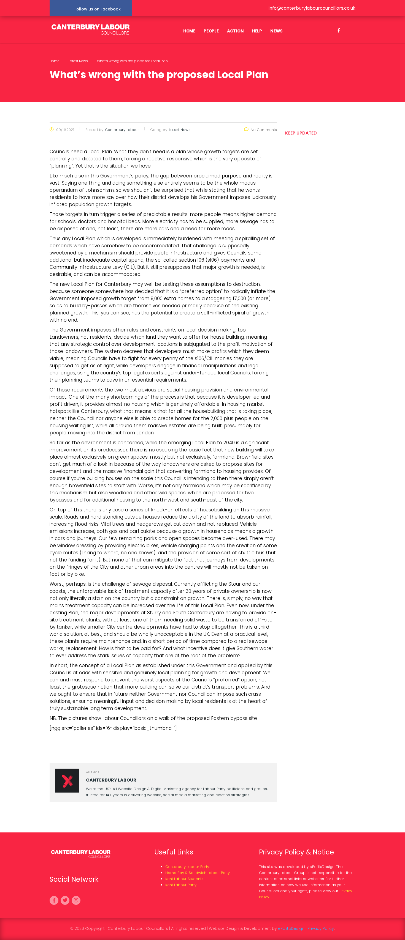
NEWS (276, 31)
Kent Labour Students (184, 878)
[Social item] (339, 31)
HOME (189, 31)
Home (55, 61)
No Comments (264, 129)
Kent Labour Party (180, 884)
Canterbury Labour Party (187, 866)
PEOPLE (211, 31)
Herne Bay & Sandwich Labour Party (197, 872)
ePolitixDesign (291, 928)
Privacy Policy (320, 928)
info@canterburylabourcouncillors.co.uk (312, 8)
